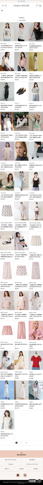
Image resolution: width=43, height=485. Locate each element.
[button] (1, 1)
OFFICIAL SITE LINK (32, 464)
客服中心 (7, 469)
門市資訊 (10, 464)
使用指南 (21, 469)
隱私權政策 (32, 460)
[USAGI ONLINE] (21, 6)
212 (26, 443)
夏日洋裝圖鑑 (21, 1)
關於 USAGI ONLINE (10, 460)
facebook (18, 475)
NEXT (41, 442)
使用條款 (36, 469)
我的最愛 (37, 5)
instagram (25, 475)
